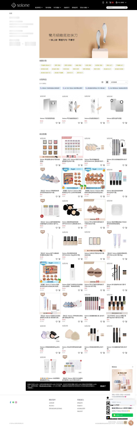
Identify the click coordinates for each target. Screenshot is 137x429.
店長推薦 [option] (114, 82)
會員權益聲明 (81, 408)
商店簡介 (51, 405)
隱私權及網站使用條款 (55, 408)
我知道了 (103, 386)
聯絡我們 (80, 411)
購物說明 (80, 403)
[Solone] (20, 5)
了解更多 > (30, 387)
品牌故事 (51, 403)
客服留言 (80, 405)
